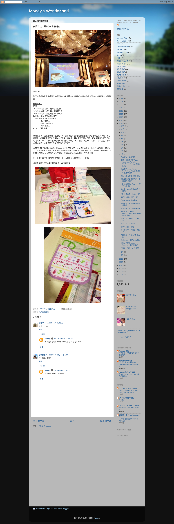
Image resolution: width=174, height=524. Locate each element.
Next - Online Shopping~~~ (131, 308)
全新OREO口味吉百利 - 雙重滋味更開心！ (130, 180)
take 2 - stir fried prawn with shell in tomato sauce (128, 391)
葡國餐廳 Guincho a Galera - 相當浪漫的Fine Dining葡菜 (131, 213)
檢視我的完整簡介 (123, 29)
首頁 (72, 421)
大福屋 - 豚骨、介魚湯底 (130, 248)
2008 (121, 271)
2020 (121, 105)
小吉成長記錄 (122, 64)
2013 (121, 259)
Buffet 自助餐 (121, 41)
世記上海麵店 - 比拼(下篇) (130, 194)
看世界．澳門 (122, 86)
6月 (122, 145)
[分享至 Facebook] (68, 309)
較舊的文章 (105, 421)
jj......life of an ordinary (128, 388)
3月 (122, 154)
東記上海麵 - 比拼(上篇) (129, 197)
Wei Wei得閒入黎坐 (126, 398)
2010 (121, 265)
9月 (122, 135)
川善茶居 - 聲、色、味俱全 (130, 208)
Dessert (119, 49)
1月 (122, 255)
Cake (118, 44)
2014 (121, 123)
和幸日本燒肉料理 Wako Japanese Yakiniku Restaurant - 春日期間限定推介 (131, 163)
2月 (122, 252)
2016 (121, 117)
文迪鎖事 (120, 78)
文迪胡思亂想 (122, 75)
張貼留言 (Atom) (45, 426)
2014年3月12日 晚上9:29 (63, 370)
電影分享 (120, 89)
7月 (122, 142)
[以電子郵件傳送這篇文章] (62, 309)
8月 (122, 139)
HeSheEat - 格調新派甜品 (130, 240)
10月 (123, 132)
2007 (121, 275)
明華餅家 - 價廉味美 (128, 157)
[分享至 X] (66, 309)
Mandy (47, 338)
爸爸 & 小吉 (130, 319)
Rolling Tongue (122, 52)
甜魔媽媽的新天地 (125, 361)
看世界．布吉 (122, 83)
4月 (122, 151)
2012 (121, 262)
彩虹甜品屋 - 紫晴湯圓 (129, 200)
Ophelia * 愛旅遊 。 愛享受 (129, 405)
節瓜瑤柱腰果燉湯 (127, 227)
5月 (122, 148)
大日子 (119, 58)
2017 (121, 114)
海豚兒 (41, 323)
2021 (121, 102)
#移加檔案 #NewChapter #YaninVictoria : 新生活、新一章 (129, 364)
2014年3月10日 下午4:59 (63, 338)
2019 (121, 108)
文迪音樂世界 (122, 81)
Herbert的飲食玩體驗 (127, 372)
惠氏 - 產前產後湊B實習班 (130, 176)
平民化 (121, 400)
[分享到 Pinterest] (71, 309)
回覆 (40, 329)
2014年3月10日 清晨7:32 (54, 323)
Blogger (96, 518)
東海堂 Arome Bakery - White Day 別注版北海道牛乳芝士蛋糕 (131, 171)
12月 (123, 126)
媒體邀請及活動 (122, 61)
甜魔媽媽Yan (44, 355)
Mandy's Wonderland (49, 11)
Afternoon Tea (122, 38)
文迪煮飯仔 (121, 69)
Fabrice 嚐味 (124, 351)
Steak (119, 55)
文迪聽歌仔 (121, 72)
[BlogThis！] (64, 309)
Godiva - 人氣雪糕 (124, 337)
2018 (121, 111)
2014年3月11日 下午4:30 (58, 355)
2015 (121, 120)
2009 (121, 268)
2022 (121, 98)
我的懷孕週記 (131, 295)
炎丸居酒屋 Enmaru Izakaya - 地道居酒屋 (129, 244)
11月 (123, 129)
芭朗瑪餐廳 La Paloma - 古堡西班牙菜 (131, 185)
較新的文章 (38, 421)
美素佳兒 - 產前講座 (128, 223)
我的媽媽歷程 (44, 312)
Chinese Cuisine (123, 47)
